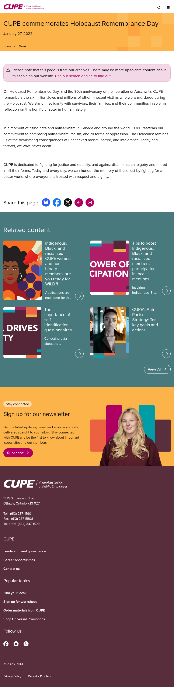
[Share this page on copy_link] (78, 203)
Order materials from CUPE (24, 610)
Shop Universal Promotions (24, 619)
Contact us (11, 568)
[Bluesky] (16, 643)
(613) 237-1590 (20, 513)
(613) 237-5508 (22, 518)
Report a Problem (39, 676)
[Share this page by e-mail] (90, 203)
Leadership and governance (24, 551)
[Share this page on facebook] (57, 203)
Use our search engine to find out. (83, 75)
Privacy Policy (12, 676)
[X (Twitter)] (26, 643)
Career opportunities (19, 559)
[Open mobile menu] (168, 7)
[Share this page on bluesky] (46, 203)
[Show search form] (159, 7)
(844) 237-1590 (29, 523)
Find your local (14, 592)
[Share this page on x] (68, 203)
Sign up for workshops (20, 601)
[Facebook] (5, 643)
